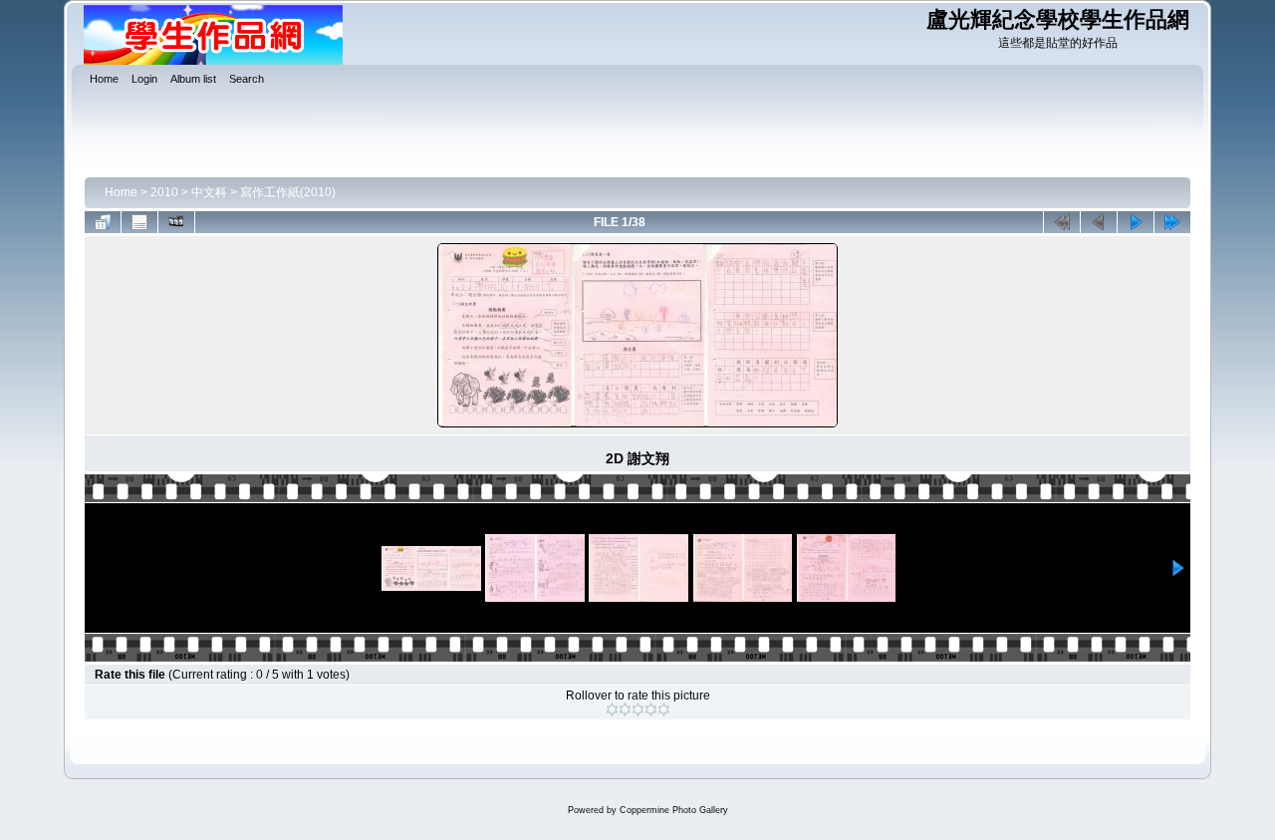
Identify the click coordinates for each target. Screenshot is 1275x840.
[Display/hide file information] (139, 222)
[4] (650, 709)
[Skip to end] (1172, 222)
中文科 (209, 192)
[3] (638, 709)
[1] (612, 709)
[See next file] (1135, 222)
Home (121, 192)
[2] (625, 709)
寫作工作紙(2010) (288, 192)
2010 (164, 192)
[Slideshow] (176, 222)
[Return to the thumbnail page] (103, 222)
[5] (663, 709)
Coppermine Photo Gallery (674, 810)
